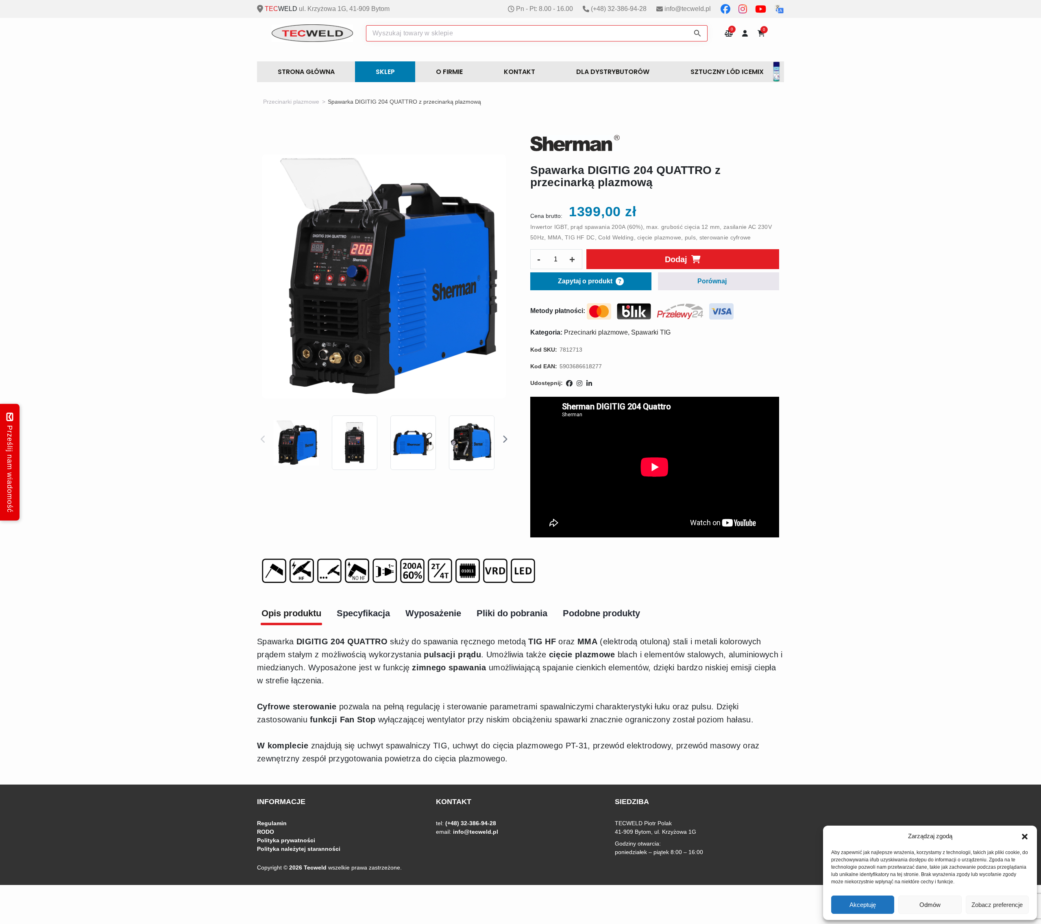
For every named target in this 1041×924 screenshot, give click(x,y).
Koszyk (764, 30)
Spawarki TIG (651, 332)
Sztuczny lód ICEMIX (727, 71)
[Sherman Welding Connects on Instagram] (743, 9)
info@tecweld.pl (687, 8)
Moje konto (744, 33)
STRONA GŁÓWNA (306, 71)
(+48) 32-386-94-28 (619, 8)
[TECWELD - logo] (312, 33)
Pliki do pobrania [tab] (512, 613)
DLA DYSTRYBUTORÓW (612, 71)
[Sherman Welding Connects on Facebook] (726, 9)
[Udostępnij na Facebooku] (569, 383)
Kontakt (519, 71)
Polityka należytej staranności (298, 849)
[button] (1025, 836)
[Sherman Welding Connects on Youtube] (761, 9)
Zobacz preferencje (997, 904)
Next (504, 439)
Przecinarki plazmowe (291, 101)
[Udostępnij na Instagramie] (579, 383)
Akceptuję (862, 904)
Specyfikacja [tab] (363, 613)
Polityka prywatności (286, 840)
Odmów (930, 904)
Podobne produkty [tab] (601, 613)
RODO (265, 831)
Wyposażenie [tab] (433, 613)
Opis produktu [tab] (291, 613)
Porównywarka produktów (728, 33)
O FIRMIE (449, 71)
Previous (263, 439)
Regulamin (272, 823)
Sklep (385, 71)
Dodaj (676, 259)
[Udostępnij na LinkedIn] (589, 383)
